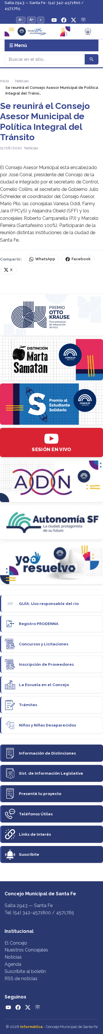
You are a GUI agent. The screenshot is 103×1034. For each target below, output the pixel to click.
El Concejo (16, 943)
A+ (31, 19)
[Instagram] (83, 20)
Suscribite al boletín (25, 971)
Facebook (81, 259)
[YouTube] (54, 20)
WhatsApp (45, 259)
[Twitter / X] (73, 20)
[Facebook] (64, 20)
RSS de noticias (21, 978)
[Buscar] (91, 59)
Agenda (13, 964)
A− (21, 19)
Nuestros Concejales (26, 950)
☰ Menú (18, 45)
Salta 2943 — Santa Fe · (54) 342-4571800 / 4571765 (44, 6)
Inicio (4, 81)
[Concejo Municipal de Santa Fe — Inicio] (51, 31)
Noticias (22, 81)
